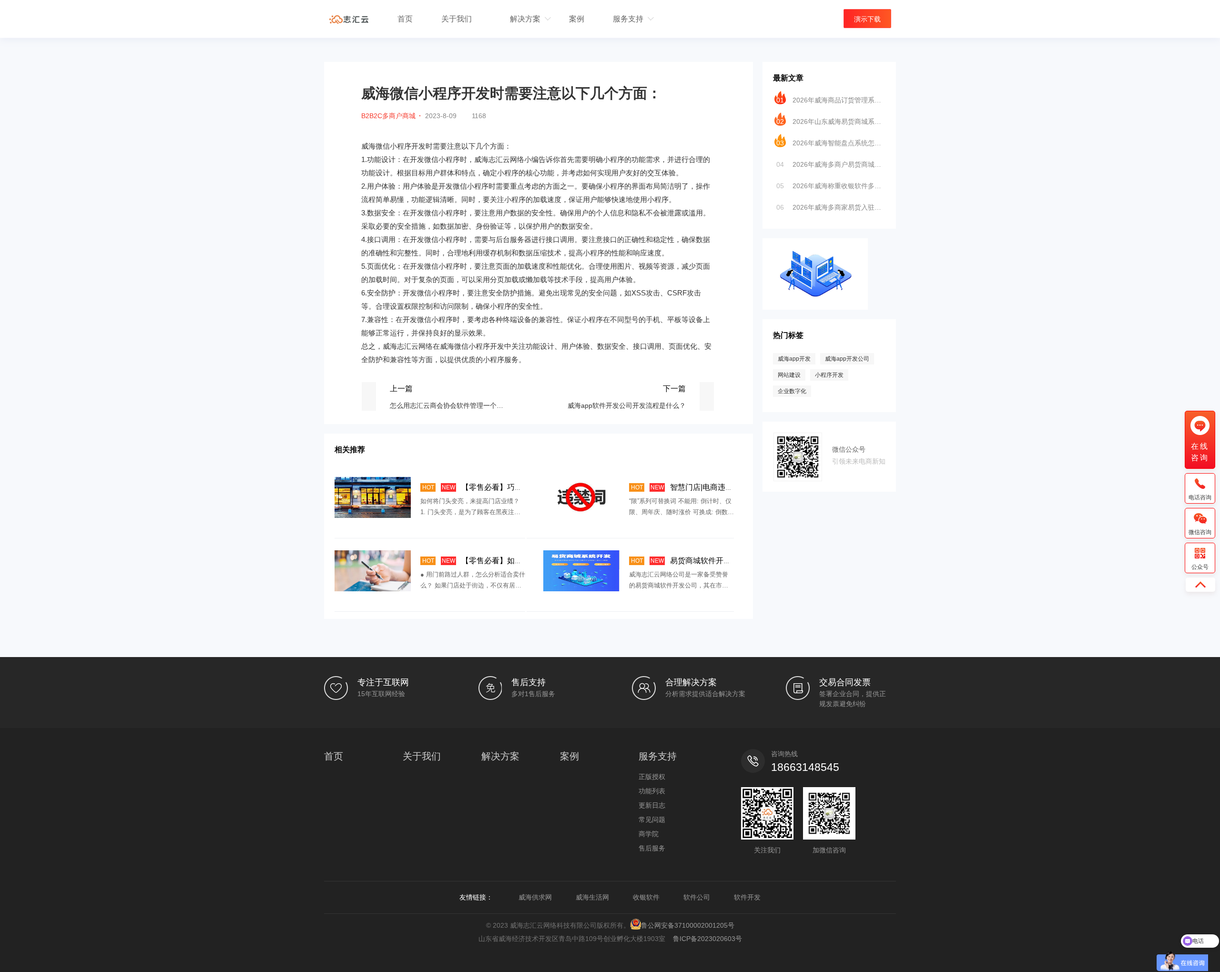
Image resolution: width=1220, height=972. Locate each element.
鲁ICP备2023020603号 (707, 938)
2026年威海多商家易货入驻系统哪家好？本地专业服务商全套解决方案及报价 (830, 207)
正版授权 (652, 776)
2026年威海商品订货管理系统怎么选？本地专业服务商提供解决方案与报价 (830, 100)
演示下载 (867, 19)
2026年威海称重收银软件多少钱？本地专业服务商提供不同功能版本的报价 (830, 186)
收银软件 (646, 897)
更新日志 (652, 805)
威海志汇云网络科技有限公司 (349, 19)
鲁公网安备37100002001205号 (687, 925)
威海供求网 (535, 897)
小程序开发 (829, 375)
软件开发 (747, 897)
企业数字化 (792, 391)
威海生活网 (592, 897)
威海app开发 (794, 358)
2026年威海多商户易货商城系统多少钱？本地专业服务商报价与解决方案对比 (830, 164)
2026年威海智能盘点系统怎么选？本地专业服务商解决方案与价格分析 (830, 143)
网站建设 (789, 375)
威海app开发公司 (847, 358)
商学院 (649, 834)
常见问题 (652, 819)
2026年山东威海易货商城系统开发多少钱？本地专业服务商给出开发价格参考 (830, 121)
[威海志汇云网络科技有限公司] (815, 242)
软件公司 (696, 897)
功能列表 (652, 791)
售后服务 (652, 848)
